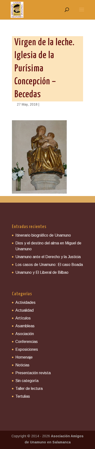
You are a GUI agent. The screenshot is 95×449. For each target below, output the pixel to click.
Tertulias (22, 396)
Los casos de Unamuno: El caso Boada (49, 265)
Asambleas (25, 326)
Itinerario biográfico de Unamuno (43, 235)
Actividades (25, 302)
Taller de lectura (29, 388)
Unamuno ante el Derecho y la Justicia (48, 257)
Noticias (22, 365)
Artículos (23, 318)
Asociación (24, 334)
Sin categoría (26, 381)
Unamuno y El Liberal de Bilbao (41, 272)
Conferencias (26, 341)
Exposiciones (26, 349)
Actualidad (24, 310)
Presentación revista (33, 373)
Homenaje (24, 357)
